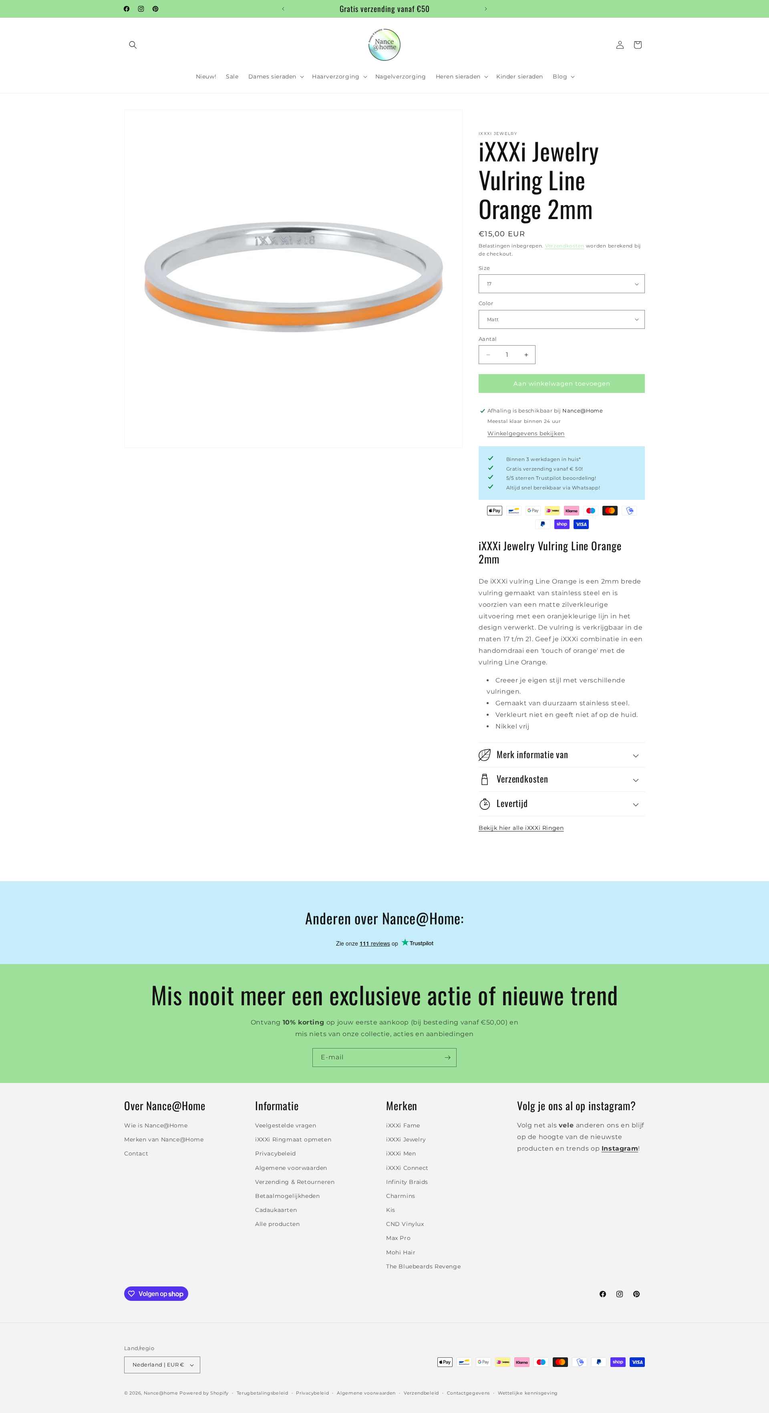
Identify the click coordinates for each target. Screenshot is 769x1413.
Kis (390, 1210)
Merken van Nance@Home (164, 1139)
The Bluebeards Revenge (423, 1266)
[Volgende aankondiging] (486, 8)
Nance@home (161, 1393)
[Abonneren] (447, 1057)
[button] (133, 45)
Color (486, 303)
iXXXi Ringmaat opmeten (293, 1139)
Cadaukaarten (276, 1210)
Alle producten (277, 1224)
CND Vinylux (405, 1224)
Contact (136, 1153)
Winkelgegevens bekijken (526, 433)
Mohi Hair (400, 1252)
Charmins (400, 1196)
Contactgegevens (468, 1393)
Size (484, 268)
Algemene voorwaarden (291, 1167)
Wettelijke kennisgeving (528, 1393)
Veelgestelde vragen (285, 1125)
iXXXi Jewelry (406, 1139)
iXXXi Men (401, 1153)
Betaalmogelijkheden (287, 1196)
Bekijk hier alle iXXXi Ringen (521, 827)
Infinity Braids (407, 1182)
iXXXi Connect (407, 1167)
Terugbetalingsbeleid (262, 1393)
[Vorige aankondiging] (283, 8)
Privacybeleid (275, 1153)
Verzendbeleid (421, 1393)
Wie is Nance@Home (155, 1125)
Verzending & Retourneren (294, 1182)
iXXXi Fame (403, 1125)
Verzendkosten (564, 246)
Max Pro (398, 1238)
